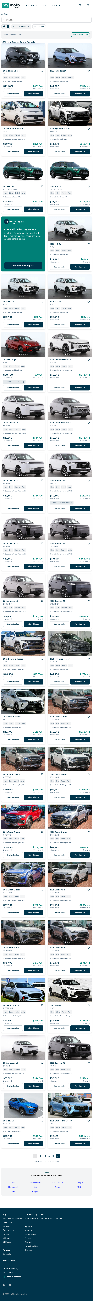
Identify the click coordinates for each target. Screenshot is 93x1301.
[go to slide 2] (21, 66)
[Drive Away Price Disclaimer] (11, 89)
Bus (13, 1182)
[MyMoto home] (11, 5)
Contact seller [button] (13, 94)
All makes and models (12, 1218)
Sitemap (28, 1250)
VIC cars (6, 1238)
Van (13, 1191)
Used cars (7, 1222)
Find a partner (14, 1277)
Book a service (31, 1218)
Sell (45, 5)
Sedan (57, 1187)
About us (29, 1230)
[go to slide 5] (27, 66)
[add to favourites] (42, 71)
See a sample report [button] (23, 265)
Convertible (58, 1182)
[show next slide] (41, 57)
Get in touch (8, 1272)
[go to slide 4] (25, 66)
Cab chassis (35, 1182)
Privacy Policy (23, 1294)
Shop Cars (29, 5)
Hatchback (13, 1187)
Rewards (29, 1242)
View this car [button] (33, 94)
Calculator (7, 1254)
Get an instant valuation (51, 1218)
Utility (79, 1187)
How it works (30, 1234)
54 (53, 1156)
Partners (28, 1238)
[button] (5, 26)
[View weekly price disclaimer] (42, 89)
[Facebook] (4, 1285)
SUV (35, 1187)
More (54, 5)
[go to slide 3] (23, 66)
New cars (7, 1226)
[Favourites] (80, 5)
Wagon (35, 1191)
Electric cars (8, 1230)
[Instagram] (9, 1285)
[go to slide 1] (19, 66)
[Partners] (88, 5)
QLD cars (7, 1242)
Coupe (80, 1182)
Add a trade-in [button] (79, 35)
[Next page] (58, 1156)
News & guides (31, 1246)
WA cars (6, 1234)
